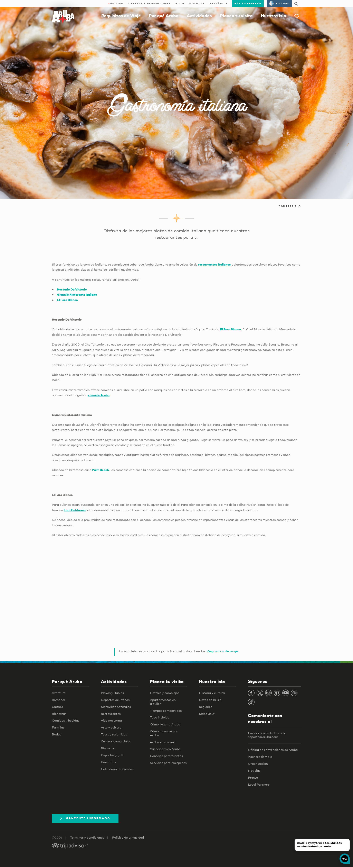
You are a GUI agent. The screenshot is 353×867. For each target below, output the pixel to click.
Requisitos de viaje (222, 651)
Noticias (197, 3)
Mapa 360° (207, 713)
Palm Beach (100, 470)
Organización (258, 763)
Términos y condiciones (87, 837)
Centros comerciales (116, 741)
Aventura (59, 693)
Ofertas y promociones (149, 3)
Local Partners (258, 784)
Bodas (56, 734)
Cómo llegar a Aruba (165, 724)
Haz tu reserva (248, 3)
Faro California (75, 510)
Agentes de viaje (260, 756)
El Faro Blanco (67, 300)
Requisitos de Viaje (121, 15)
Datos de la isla (210, 699)
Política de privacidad (128, 837)
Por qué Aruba (164, 15)
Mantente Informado (88, 818)
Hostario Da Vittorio (72, 289)
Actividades (199, 15)
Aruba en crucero (162, 742)
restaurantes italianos (214, 264)
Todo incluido (159, 717)
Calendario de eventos (117, 769)
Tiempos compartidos (166, 710)
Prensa (253, 777)
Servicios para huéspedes (168, 763)
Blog (179, 3)
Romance (59, 699)
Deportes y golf (112, 755)
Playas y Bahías (112, 693)
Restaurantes (111, 713)
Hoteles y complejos (164, 693)
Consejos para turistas (166, 756)
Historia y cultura (212, 693)
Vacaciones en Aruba (165, 749)
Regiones (205, 706)
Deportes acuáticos (115, 699)
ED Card (282, 3)
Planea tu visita (236, 15)
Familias (58, 727)
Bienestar (59, 713)
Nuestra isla (273, 15)
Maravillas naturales (116, 706)
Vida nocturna (111, 720)
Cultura (57, 706)
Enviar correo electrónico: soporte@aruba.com (267, 735)
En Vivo (116, 3)
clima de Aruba (98, 395)
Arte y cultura (111, 727)
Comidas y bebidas (65, 720)
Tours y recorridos (114, 734)
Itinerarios (108, 762)
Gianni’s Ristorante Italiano (77, 294)
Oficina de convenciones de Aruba (273, 749)
